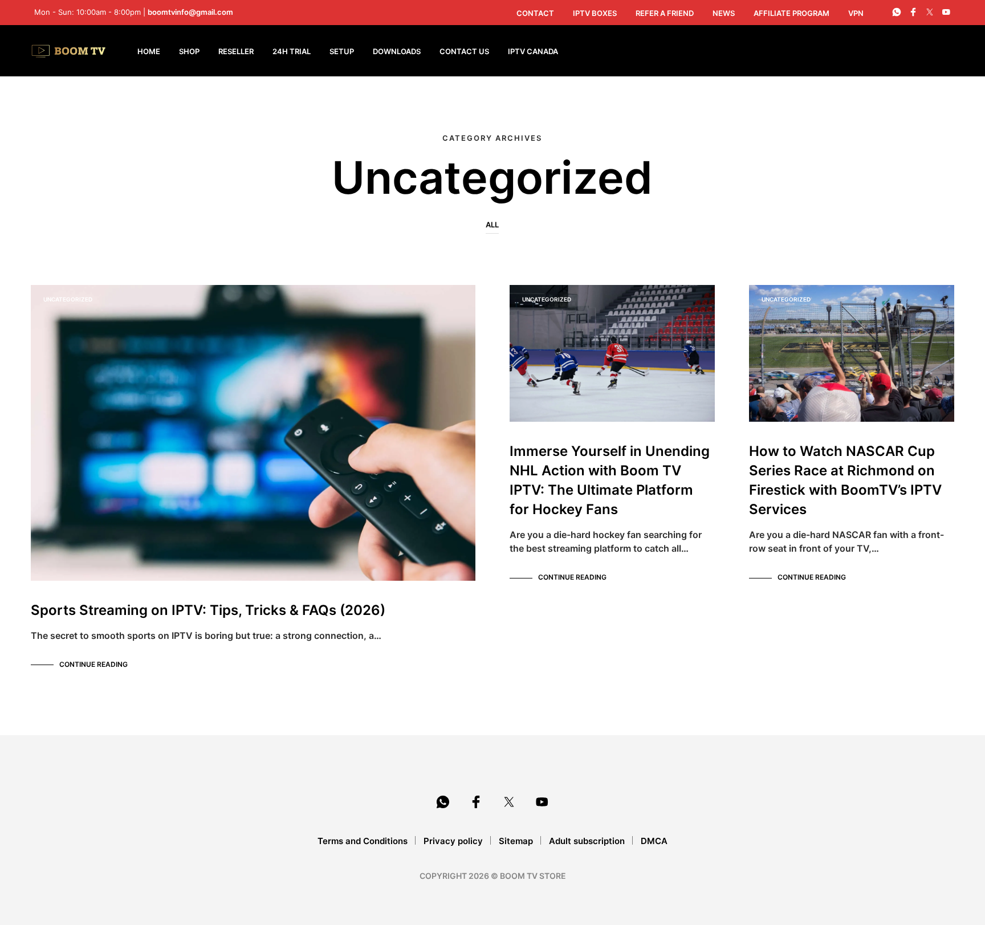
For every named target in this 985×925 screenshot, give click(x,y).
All (492, 224)
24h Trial (291, 51)
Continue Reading (93, 664)
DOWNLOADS (397, 51)
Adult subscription (587, 841)
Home (148, 51)
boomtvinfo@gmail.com (190, 12)
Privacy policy (453, 841)
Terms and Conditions (363, 841)
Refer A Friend (665, 13)
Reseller (236, 51)
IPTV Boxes (595, 13)
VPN (856, 13)
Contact (535, 13)
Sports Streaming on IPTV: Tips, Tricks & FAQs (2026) (208, 610)
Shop (189, 51)
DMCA (654, 841)
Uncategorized (67, 299)
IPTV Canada (533, 51)
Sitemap (516, 841)
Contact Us (464, 51)
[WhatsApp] (896, 12)
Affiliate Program (791, 13)
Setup (341, 51)
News (724, 13)
